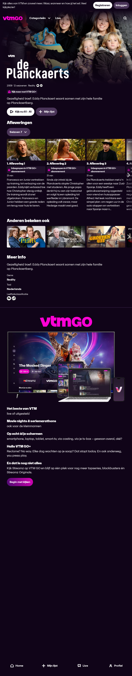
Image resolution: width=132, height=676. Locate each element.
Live (58, 18)
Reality (11, 279)
